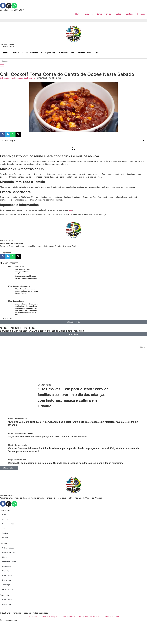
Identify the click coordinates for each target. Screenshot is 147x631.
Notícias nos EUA (8, 552)
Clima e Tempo (7, 589)
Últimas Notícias (84, 53)
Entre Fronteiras (7, 45)
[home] (73, 33)
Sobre (118, 14)
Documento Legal (111, 616)
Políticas (141, 14)
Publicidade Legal (49, 616)
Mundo (4, 557)
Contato (129, 14)
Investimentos (32, 53)
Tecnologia (6, 585)
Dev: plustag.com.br (8, 620)
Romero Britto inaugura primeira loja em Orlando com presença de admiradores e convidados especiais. (65, 463)
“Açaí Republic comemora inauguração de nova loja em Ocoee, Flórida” (26, 291)
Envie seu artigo (104, 14)
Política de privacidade (89, 616)
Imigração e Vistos (66, 53)
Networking (18, 53)
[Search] (2, 65)
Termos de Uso (68, 616)
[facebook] (3, 5)
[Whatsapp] (14, 5)
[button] (2, 134)
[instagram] (8, 5)
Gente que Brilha (48, 53)
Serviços (89, 14)
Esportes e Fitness (9, 562)
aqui (70, 210)
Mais (97, 53)
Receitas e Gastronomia (24, 78)
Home (78, 14)
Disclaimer (32, 616)
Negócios (6, 53)
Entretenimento (6, 78)
